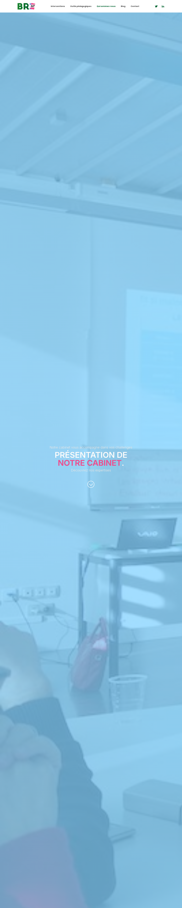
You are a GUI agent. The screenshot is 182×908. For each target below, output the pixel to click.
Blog (123, 6)
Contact (135, 6)
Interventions (58, 6)
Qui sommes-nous (106, 6)
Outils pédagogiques (80, 6)
